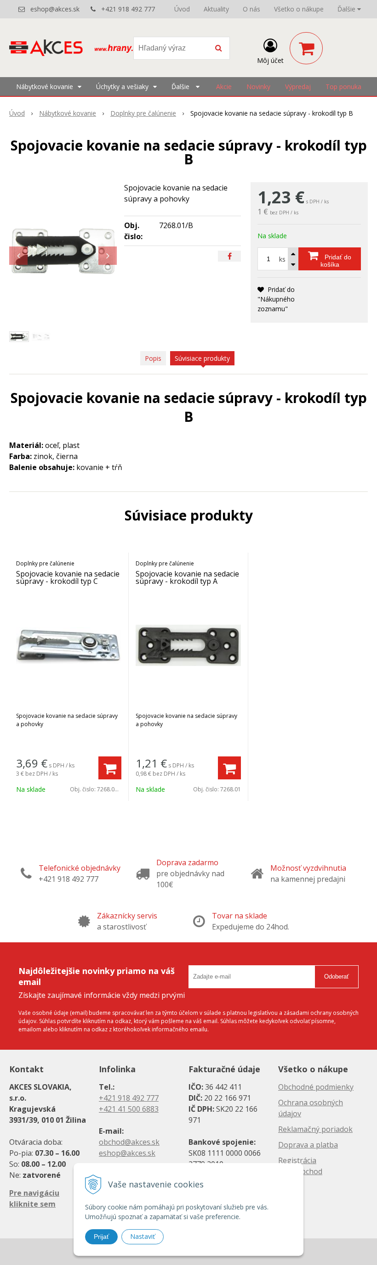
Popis (153, 358)
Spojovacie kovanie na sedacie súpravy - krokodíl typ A (187, 577)
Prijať (101, 1236)
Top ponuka (343, 86)
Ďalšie (347, 9)
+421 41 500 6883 (129, 1109)
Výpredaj (298, 86)
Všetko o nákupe (299, 9)
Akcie (224, 86)
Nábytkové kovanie (67, 113)
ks (282, 259)
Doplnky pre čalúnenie (143, 113)
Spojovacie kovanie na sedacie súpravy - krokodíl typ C (68, 577)
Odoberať (336, 976)
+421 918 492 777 (128, 9)
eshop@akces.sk (55, 9)
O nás (251, 9)
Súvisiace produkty (202, 358)
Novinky (258, 86)
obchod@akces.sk (129, 1142)
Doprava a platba (308, 1145)
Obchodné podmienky (316, 1087)
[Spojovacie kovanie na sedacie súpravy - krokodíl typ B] (63, 251)
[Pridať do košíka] (109, 767)
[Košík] (306, 48)
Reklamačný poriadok (315, 1129)
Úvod (182, 9)
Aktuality (216, 9)
